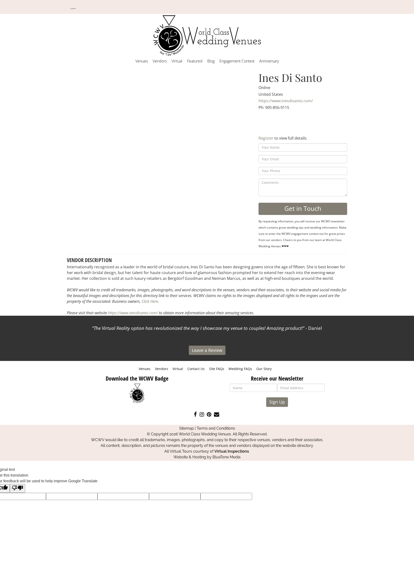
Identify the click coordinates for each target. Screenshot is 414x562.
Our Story (264, 368)
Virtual (177, 61)
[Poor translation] (17, 488)
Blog (211, 61)
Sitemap (186, 428)
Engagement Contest (236, 61)
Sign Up (277, 402)
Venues (141, 61)
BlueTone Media (227, 457)
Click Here (150, 301)
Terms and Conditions (216, 428)
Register (266, 138)
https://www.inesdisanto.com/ (286, 100)
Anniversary (269, 61)
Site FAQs (216, 368)
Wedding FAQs (240, 368)
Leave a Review (207, 350)
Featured (194, 61)
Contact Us (196, 368)
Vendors (160, 61)
